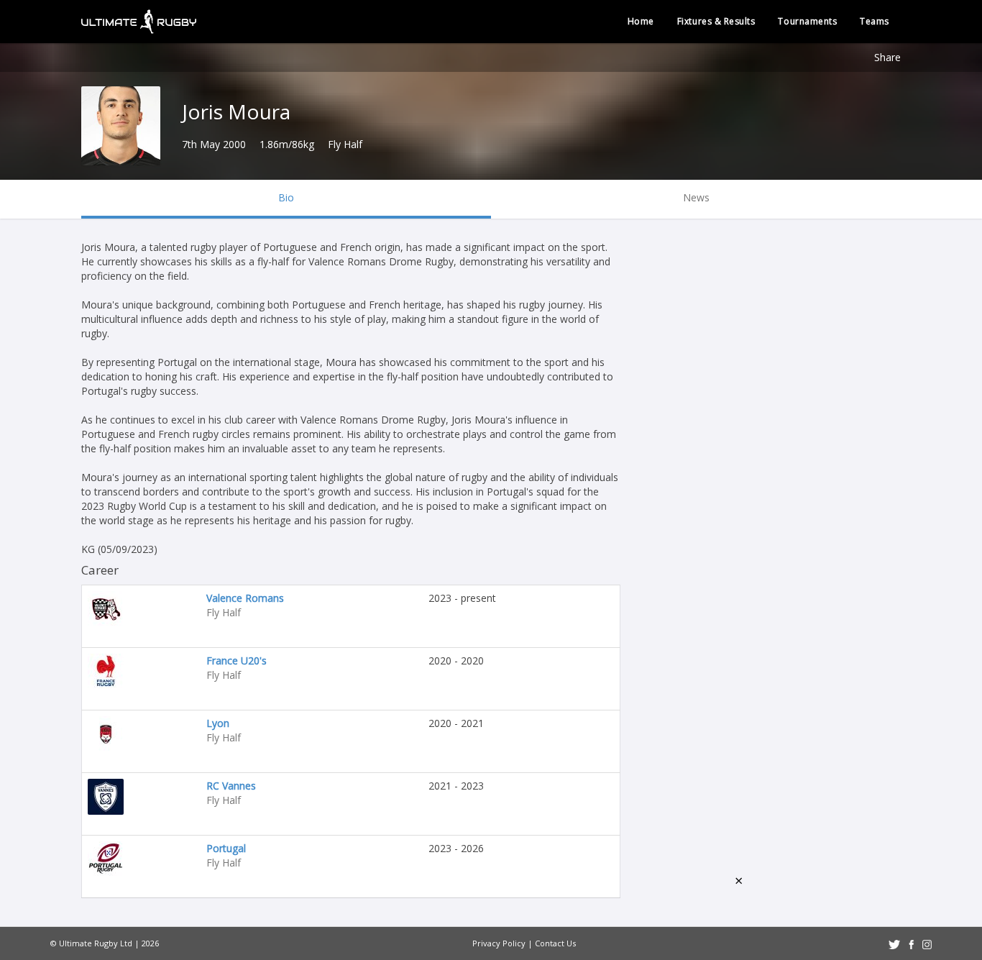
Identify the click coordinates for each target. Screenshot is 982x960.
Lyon (217, 723)
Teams (874, 21)
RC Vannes (231, 785)
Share (887, 57)
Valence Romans (245, 598)
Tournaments (807, 21)
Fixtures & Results (716, 21)
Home (641, 21)
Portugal (226, 848)
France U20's (236, 660)
